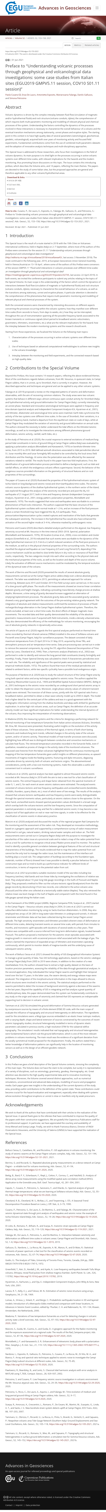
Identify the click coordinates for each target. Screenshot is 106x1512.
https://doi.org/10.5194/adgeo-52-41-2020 (26, 1169)
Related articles (92, 45)
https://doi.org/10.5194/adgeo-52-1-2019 (34, 1242)
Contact (8, 1505)
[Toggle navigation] (97, 7)
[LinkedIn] (27, 203)
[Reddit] (15, 203)
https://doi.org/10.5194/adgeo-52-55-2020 (29, 1195)
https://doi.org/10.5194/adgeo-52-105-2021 (70, 1424)
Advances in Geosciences (65, 8)
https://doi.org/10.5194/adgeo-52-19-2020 (76, 1216)
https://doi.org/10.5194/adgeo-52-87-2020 (44, 1335)
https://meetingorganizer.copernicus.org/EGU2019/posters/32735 (37, 274)
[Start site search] (99, 38)
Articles (8, 38)
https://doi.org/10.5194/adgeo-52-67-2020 (60, 1254)
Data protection (33, 1505)
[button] (73, 38)
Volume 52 (20, 38)
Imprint (19, 1505)
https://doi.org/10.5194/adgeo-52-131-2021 (26, 1157)
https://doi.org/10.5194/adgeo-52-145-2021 (48, 1440)
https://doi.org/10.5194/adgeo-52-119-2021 (66, 1229)
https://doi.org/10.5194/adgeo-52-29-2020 (79, 1382)
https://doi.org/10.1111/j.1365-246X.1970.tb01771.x (73, 1345)
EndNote (12, 193)
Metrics (77, 45)
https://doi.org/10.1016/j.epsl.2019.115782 (35, 1276)
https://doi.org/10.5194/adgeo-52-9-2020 (25, 1398)
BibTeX (11, 189)
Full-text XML (14, 184)
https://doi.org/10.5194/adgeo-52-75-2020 (26, 1364)
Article (67, 45)
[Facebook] (21, 203)
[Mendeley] (9, 203)
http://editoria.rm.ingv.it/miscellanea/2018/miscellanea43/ (34, 257)
